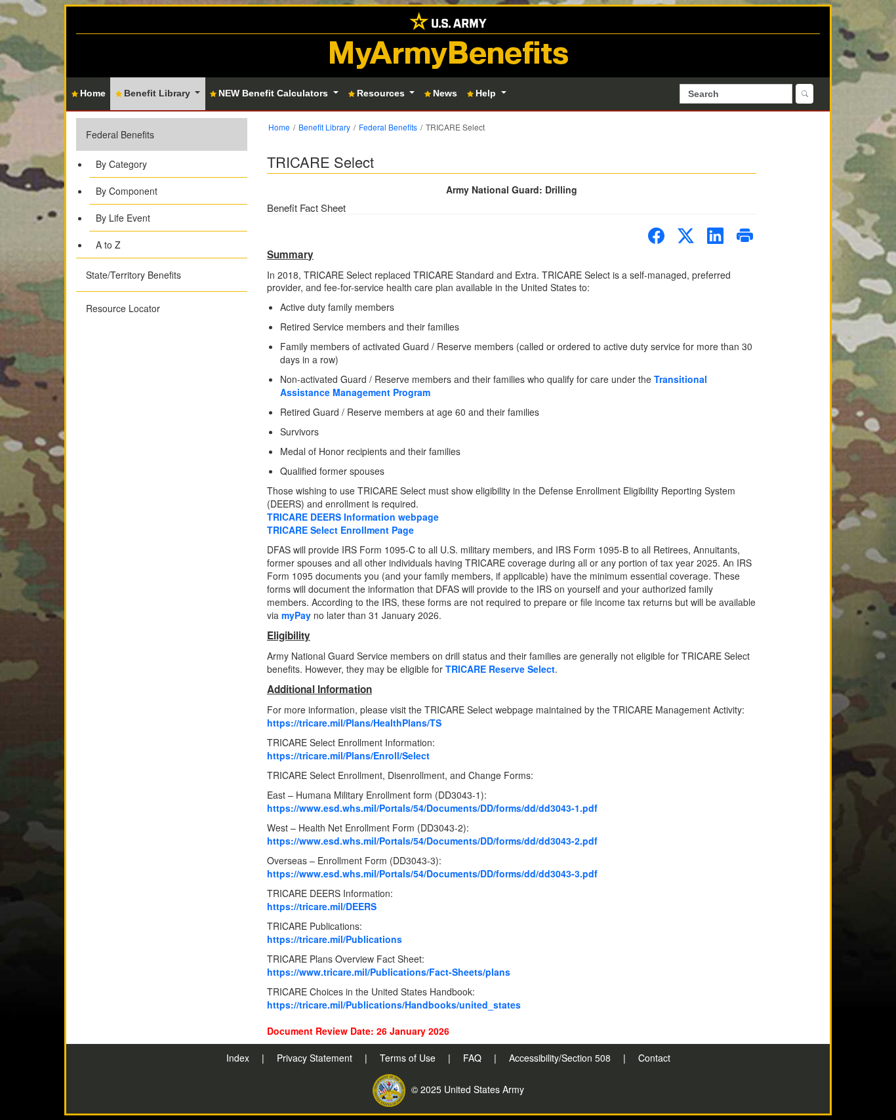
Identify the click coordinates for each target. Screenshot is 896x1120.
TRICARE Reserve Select (500, 668)
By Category (121, 163)
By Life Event (123, 217)
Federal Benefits (120, 134)
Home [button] (93, 93)
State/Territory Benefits (133, 274)
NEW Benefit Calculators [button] (274, 93)
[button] (161, 188)
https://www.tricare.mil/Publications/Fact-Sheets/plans (388, 971)
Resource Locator (123, 308)
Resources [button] (382, 93)
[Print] (744, 235)
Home (279, 126)
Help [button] (487, 93)
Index (239, 1057)
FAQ (473, 1057)
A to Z (108, 244)
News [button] (445, 93)
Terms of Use (409, 1057)
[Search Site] (804, 94)
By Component (126, 190)
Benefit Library (324, 126)
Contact (654, 1057)
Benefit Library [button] (158, 93)
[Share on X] (685, 235)
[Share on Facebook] (656, 235)
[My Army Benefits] (448, 20)
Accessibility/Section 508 (561, 1057)
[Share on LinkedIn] (715, 235)
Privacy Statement (316, 1057)
